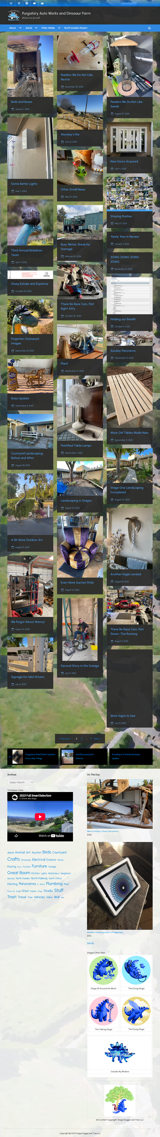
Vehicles (39, 897)
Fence (60, 860)
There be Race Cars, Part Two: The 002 (131, 754)
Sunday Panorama (122, 351)
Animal (20, 852)
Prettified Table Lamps (76, 445)
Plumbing (54, 883)
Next (96, 738)
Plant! (64, 363)
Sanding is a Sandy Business (28, 754)
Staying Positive (121, 216)
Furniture (39, 866)
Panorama (27, 883)
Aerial (29, 27)
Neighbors (66, 873)
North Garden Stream (75, 27)
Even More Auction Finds (77, 582)
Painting (12, 884)
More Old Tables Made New (129, 432)
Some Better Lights (24, 184)
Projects (66, 758)
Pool (66, 884)
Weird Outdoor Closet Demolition (102, 831)
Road (18, 891)
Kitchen (35, 873)
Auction (36, 852)
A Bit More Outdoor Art (27, 540)
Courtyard (59, 852)
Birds (46, 852)
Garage (52, 866)
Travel (22, 897)
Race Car (11, 891)
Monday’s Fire (70, 134)
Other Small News (73, 189)
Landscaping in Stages (76, 500)
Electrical (38, 859)
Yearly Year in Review (124, 236)
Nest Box (11, 878)
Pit (38, 884)
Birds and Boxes (21, 102)
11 (91, 738)
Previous (65, 738)
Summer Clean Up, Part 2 (75, 754)
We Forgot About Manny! (28, 622)
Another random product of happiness (105, 932)
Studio (48, 891)
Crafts (13, 859)
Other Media (48, 27)
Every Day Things (120, 758)
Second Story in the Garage (80, 666)
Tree (29, 897)
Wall (57, 897)
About (12, 27)
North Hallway (39, 878)
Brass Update (20, 398)
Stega (40, 891)
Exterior (51, 859)
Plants (42, 884)
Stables (33, 891)
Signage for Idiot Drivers (27, 677)
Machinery (53, 873)
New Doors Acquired (124, 161)
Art (28, 852)
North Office (55, 878)
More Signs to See (122, 716)
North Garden (23, 878)
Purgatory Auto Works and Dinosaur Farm (56, 13)
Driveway (26, 859)
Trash (11, 897)
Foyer (20, 867)
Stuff (58, 890)
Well (62, 897)
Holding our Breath (123, 319)
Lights (44, 873)
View (49, 897)
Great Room (18, 872)
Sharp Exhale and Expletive (29, 284)
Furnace (27, 866)
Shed (25, 891)
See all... (90, 943)
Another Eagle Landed (125, 574)
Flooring (11, 866)
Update (17, 758)
